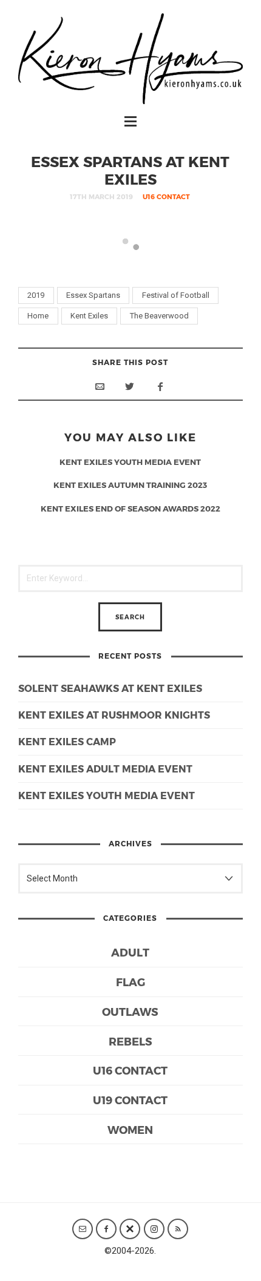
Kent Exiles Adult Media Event (105, 768)
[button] (73, 263)
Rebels (130, 1041)
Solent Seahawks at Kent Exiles (110, 688)
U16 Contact (166, 196)
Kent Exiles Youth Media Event (106, 795)
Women (130, 1129)
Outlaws (130, 1011)
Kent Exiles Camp (67, 741)
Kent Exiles (89, 315)
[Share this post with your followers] (129, 386)
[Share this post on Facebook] (160, 386)
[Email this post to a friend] (99, 386)
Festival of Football (175, 295)
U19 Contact (130, 1099)
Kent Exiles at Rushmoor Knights (114, 714)
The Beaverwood (159, 315)
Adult (130, 952)
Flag (130, 981)
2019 (35, 295)
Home (38, 315)
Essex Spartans (93, 295)
